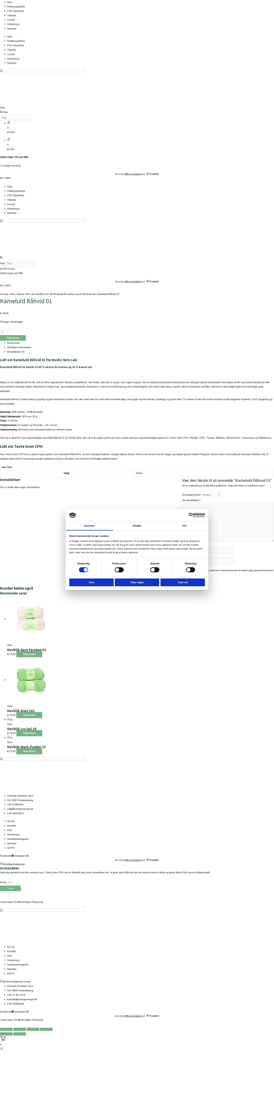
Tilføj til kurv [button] (29, 654)
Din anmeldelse (191, 500)
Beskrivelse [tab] (13, 342)
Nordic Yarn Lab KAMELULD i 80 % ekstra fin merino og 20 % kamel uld (56, 294)
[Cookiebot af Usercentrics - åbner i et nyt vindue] (191, 515)
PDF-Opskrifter (15, 11)
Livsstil (11, 19)
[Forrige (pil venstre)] (6, 1033)
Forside (4, 294)
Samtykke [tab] (89, 525)
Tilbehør (11, 15)
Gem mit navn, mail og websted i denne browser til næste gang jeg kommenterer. (229, 570)
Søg (2, 107)
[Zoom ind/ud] (6, 1029)
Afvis (91, 582)
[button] (137, 257)
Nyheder (11, 28)
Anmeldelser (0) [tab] (16, 351)
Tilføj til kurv (13, 337)
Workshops (13, 24)
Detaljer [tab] (137, 525)
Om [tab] (184, 525)
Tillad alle (182, 582)
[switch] (119, 569)
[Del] (33, 1029)
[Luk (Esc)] (46, 1029)
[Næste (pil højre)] (19, 1033)
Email (3, 882)
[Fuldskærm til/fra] (19, 1029)
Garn (9, 2)
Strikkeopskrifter (16, 6)
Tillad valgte (137, 582)
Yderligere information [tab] (19, 347)
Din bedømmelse (191, 494)
